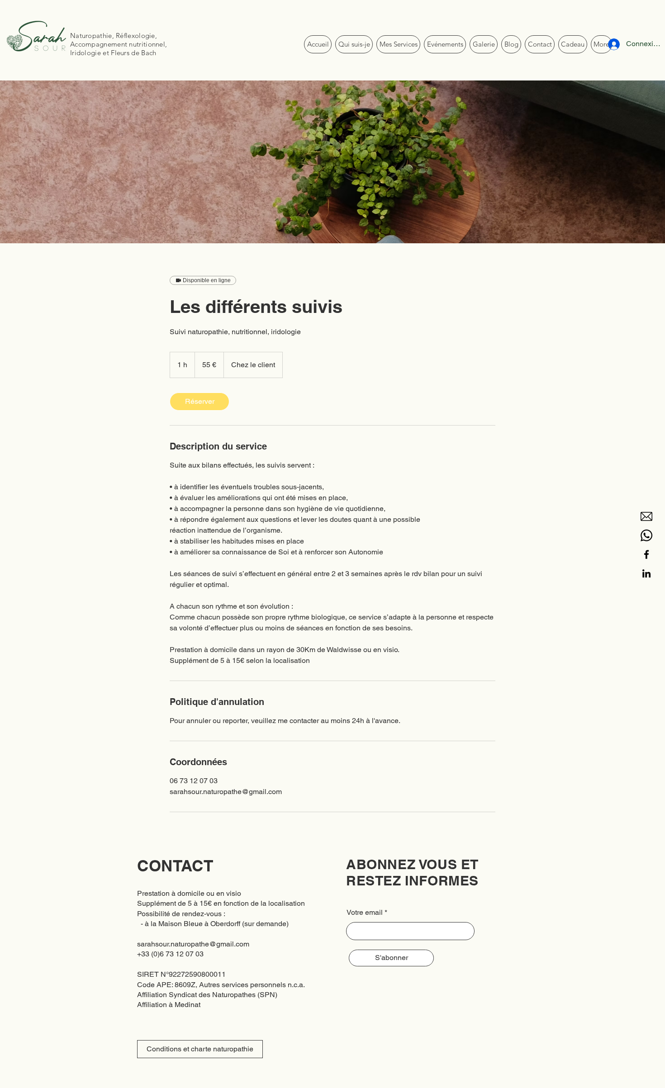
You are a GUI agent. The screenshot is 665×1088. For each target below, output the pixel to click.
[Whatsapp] (646, 535)
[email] (646, 516)
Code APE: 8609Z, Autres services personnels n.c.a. (221, 984)
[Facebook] (646, 554)
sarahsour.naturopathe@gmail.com (193, 944)
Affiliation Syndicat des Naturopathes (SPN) (207, 994)
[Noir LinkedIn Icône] (646, 573)
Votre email (365, 912)
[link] (199, 402)
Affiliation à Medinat (168, 1004)
